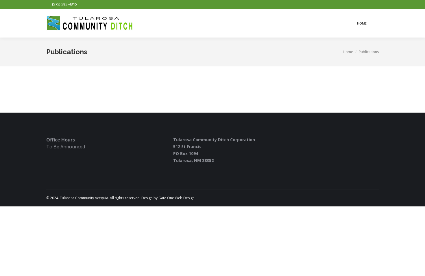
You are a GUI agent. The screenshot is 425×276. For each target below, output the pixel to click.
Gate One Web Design (176, 197)
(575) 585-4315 (64, 4)
